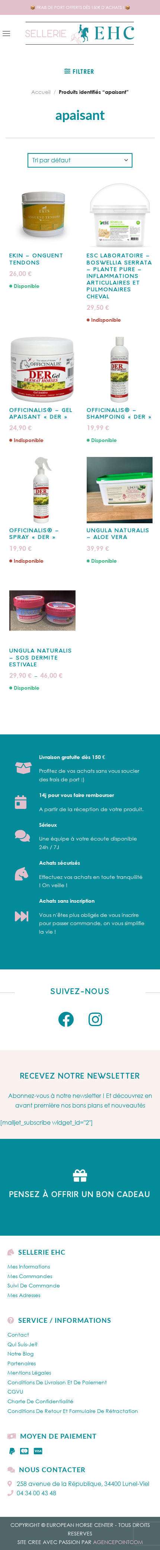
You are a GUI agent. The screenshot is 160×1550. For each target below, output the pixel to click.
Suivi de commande (33, 1285)
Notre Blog (20, 1353)
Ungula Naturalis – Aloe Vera (118, 534)
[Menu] (6, 33)
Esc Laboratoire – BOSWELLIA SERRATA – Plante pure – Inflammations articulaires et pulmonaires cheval (119, 276)
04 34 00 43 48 (36, 1493)
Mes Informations (28, 1266)
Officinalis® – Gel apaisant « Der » (41, 414)
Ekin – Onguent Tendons (36, 259)
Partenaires (21, 1363)
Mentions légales (29, 1372)
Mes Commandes (29, 1276)
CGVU (15, 1391)
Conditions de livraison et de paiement (57, 1382)
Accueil (41, 92)
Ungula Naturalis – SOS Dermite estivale (40, 657)
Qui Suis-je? (22, 1344)
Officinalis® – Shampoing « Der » (119, 414)
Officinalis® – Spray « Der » (34, 534)
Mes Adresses (23, 1295)
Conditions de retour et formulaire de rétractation (72, 1411)
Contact (18, 1334)
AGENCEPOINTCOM (118, 1542)
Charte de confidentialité (40, 1401)
